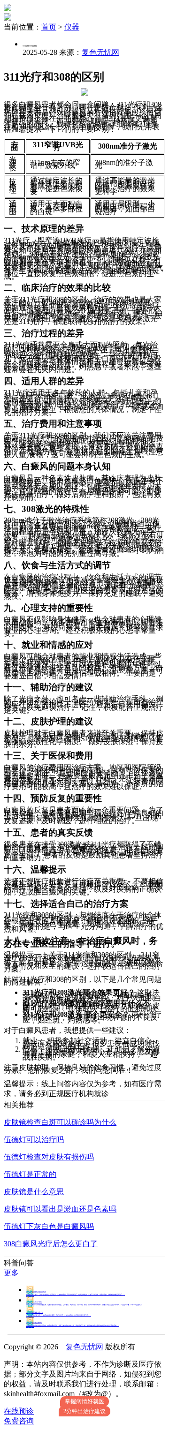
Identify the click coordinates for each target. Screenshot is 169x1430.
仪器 (71, 27)
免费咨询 (19, 1421)
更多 (11, 1273)
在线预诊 (19, 1411)
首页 (48, 27)
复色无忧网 (100, 52)
